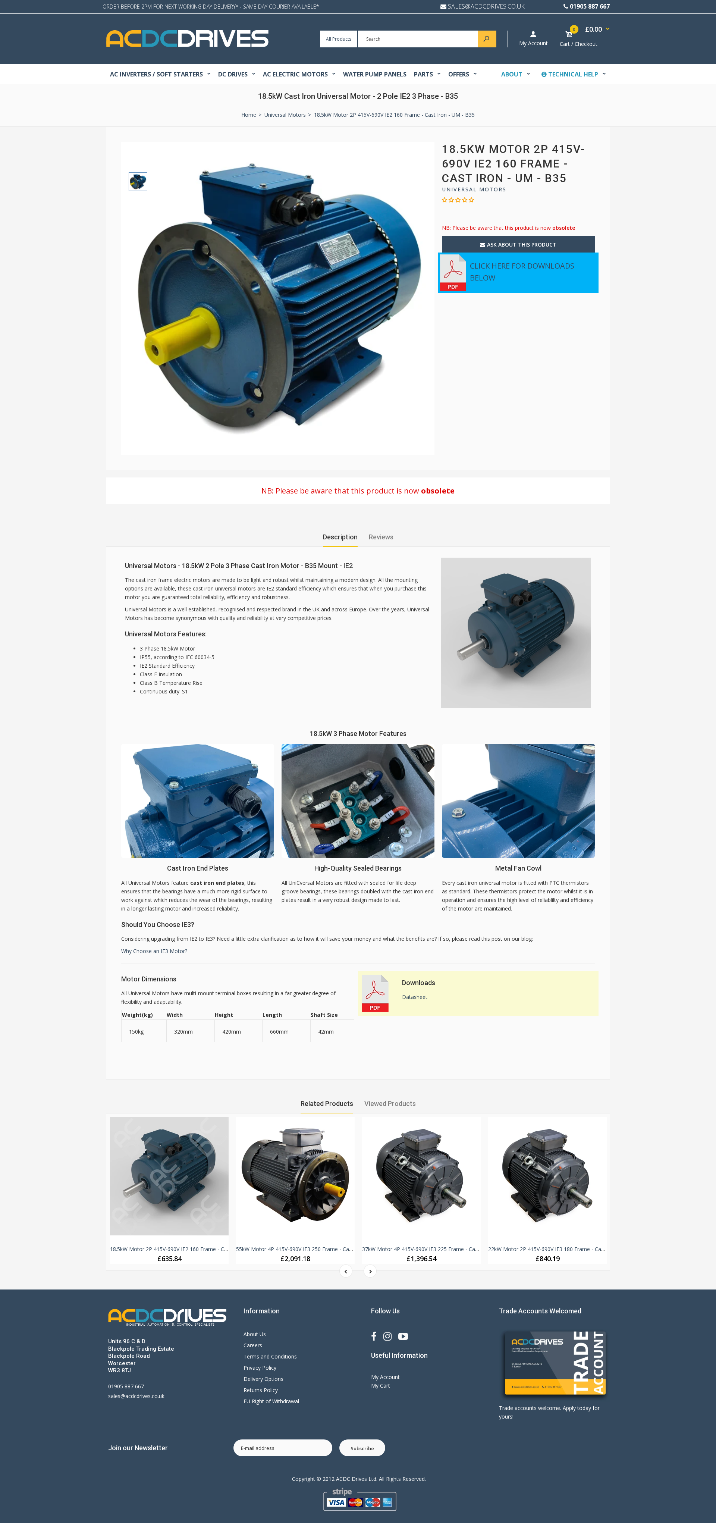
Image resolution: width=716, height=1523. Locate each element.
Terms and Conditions (270, 1356)
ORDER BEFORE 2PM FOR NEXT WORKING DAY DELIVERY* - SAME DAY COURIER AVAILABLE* (211, 6)
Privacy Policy (260, 1367)
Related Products (327, 1103)
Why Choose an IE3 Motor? (154, 951)
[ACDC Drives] (187, 44)
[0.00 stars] (458, 199)
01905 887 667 (590, 6)
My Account (533, 43)
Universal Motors (474, 189)
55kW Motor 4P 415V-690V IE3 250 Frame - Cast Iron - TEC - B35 (315, 1249)
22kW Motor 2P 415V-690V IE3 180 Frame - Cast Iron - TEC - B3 (565, 1249)
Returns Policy (261, 1390)
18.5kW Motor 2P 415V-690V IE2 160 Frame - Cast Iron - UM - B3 (189, 1249)
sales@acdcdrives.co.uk (136, 1396)
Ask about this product (521, 244)
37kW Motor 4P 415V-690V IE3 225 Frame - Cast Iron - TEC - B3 (439, 1249)
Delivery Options (263, 1378)
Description (340, 537)
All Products (338, 39)
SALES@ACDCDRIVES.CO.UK (486, 6)
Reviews (381, 537)
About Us (255, 1334)
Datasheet (414, 996)
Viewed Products (390, 1103)
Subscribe (362, 1448)
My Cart (380, 1385)
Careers (253, 1345)
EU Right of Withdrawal (271, 1401)
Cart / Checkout (578, 43)
